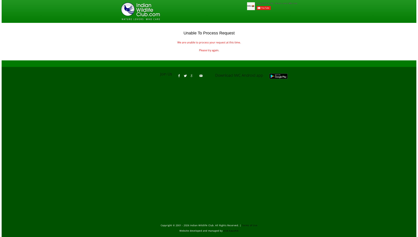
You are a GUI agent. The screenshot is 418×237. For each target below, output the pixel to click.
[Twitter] (185, 74)
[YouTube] (201, 74)
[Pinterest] (196, 74)
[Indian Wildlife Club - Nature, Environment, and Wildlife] (140, 11)
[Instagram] (205, 74)
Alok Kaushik (230, 230)
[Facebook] (179, 74)
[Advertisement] (209, 126)
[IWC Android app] (282, 75)
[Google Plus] (191, 74)
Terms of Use (249, 225)
